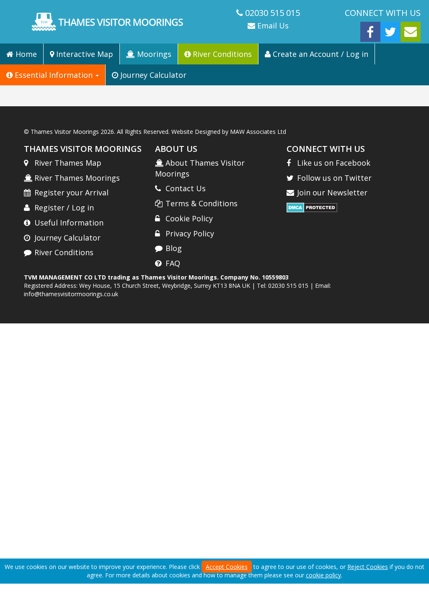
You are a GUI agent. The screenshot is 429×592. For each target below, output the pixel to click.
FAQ (172, 263)
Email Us (272, 26)
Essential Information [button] (54, 75)
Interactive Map (83, 54)
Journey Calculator (152, 75)
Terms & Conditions (201, 203)
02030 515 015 (272, 12)
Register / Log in (64, 207)
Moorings (153, 54)
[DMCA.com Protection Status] (312, 207)
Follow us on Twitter (334, 178)
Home (25, 54)
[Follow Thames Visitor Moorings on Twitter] (390, 31)
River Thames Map (67, 163)
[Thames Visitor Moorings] (107, 22)
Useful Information (68, 223)
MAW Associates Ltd (258, 132)
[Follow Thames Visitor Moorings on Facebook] (370, 31)
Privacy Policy (189, 233)
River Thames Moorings (77, 178)
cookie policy (323, 575)
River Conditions (221, 54)
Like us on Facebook (333, 163)
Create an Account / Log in (319, 54)
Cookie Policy (189, 218)
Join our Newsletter (332, 192)
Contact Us (185, 188)
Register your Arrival (71, 192)
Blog (173, 248)
